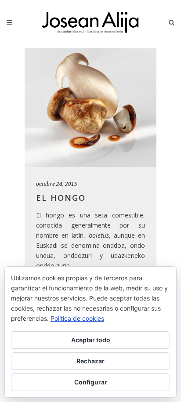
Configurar (90, 382)
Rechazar (90, 361)
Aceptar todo (90, 340)
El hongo (61, 197)
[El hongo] (90, 107)
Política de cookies (77, 318)
